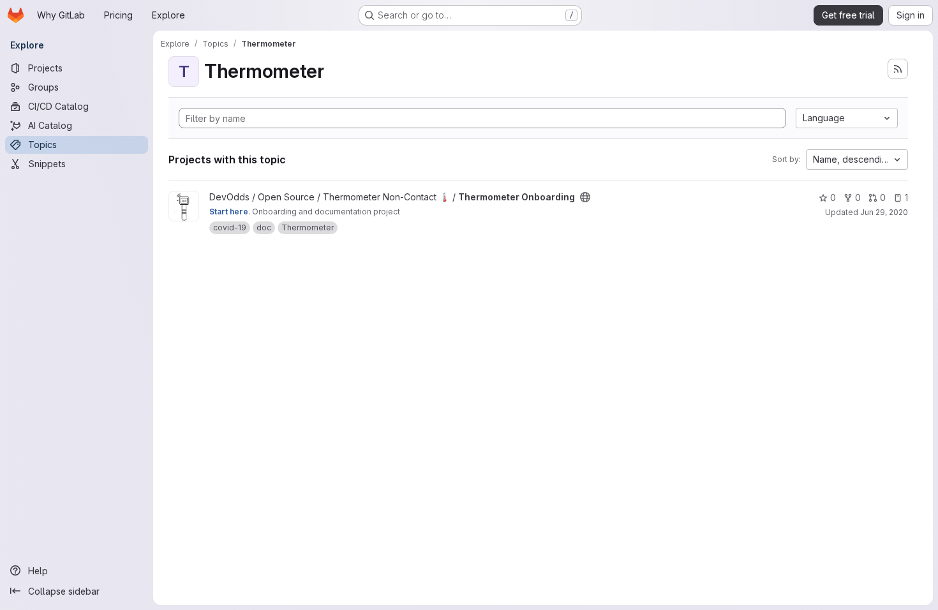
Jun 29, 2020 (884, 212)
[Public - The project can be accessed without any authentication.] (585, 197)
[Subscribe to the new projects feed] (898, 69)
